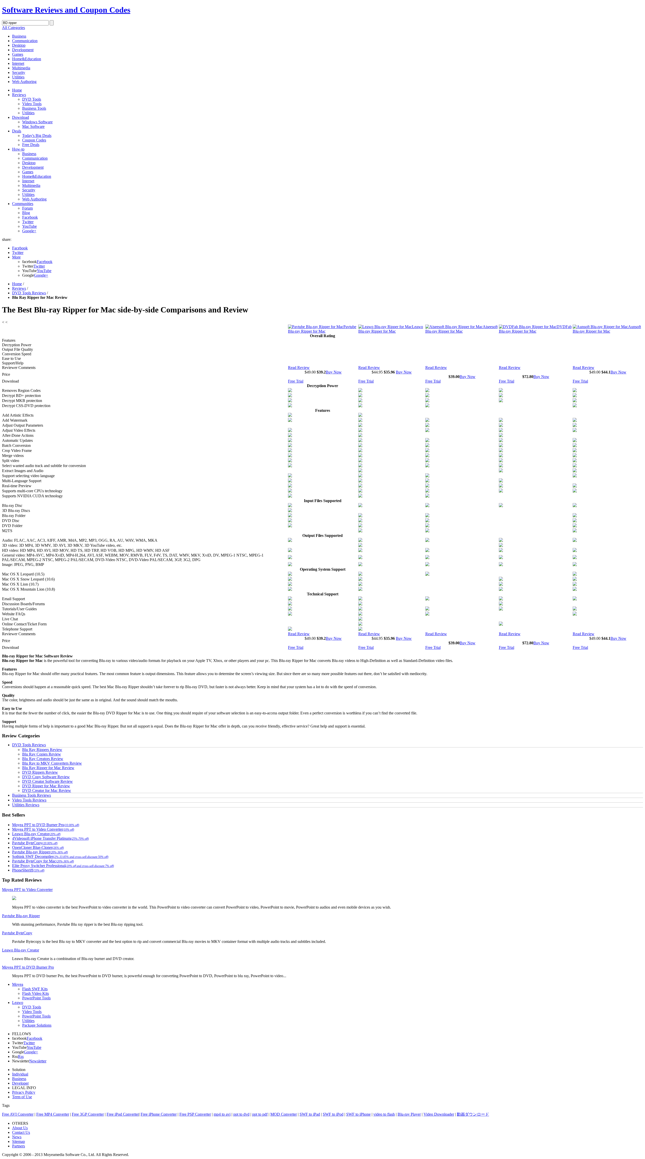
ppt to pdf (260, 1114)
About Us (20, 1128)
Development (23, 50)
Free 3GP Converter (88, 1114)
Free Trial (295, 381)
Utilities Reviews (25, 805)
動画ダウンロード (473, 1114)
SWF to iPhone (358, 1114)
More (16, 257)
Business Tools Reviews (31, 795)
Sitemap (18, 1141)
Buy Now (334, 372)
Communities (22, 203)
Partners (18, 1146)
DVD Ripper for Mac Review (46, 786)
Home (17, 90)
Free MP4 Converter (52, 1114)
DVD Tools (31, 99)
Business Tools (34, 108)
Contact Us (21, 1132)
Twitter (28, 222)
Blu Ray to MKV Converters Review (52, 763)
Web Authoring (24, 81)
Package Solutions (36, 1025)
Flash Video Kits (35, 993)
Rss (21, 1056)
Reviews (19, 95)
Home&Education (26, 59)
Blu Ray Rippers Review (42, 749)
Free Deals (30, 144)
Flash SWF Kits (35, 989)
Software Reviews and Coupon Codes (66, 9)
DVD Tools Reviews (29, 293)
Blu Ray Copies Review (41, 754)
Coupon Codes (34, 140)
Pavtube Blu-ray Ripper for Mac (322, 329)
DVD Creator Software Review (47, 781)
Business (19, 36)
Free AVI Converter (18, 1114)
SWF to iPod (333, 1114)
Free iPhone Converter (159, 1114)
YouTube (29, 226)
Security (18, 72)
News (16, 1137)
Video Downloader (439, 1114)
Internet (18, 63)
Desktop (18, 45)
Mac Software (33, 126)
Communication (25, 41)
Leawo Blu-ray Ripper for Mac (390, 329)
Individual (20, 1074)
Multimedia (21, 68)
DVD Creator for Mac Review (46, 790)
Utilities (18, 77)
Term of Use (22, 1097)
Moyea (17, 984)
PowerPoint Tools (36, 998)
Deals (16, 131)
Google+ (29, 231)
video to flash (384, 1114)
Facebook (30, 217)
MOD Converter (283, 1114)
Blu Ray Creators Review (42, 759)
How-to (18, 149)
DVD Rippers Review (40, 772)
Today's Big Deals (36, 135)
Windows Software (37, 122)
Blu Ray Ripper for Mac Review (48, 768)
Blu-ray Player (409, 1114)
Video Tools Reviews (29, 800)
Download (20, 117)
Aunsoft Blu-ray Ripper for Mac (607, 329)
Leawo (17, 1002)
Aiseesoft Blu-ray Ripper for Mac (461, 329)
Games (17, 54)
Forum (27, 208)
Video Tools (32, 104)
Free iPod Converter (123, 1114)
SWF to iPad (310, 1114)
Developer (20, 1083)
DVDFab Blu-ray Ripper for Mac (535, 329)
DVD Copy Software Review (46, 777)
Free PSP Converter (195, 1114)
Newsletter (37, 1061)
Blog (26, 213)
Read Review (299, 367)
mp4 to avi (222, 1114)
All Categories (13, 27)
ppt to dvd (241, 1114)
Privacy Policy (23, 1092)
